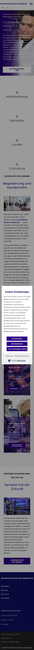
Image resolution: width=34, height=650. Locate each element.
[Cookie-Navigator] (16, 361)
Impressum (9, 356)
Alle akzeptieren (17, 344)
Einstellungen (17, 339)
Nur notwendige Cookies (17, 349)
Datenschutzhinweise (21, 356)
